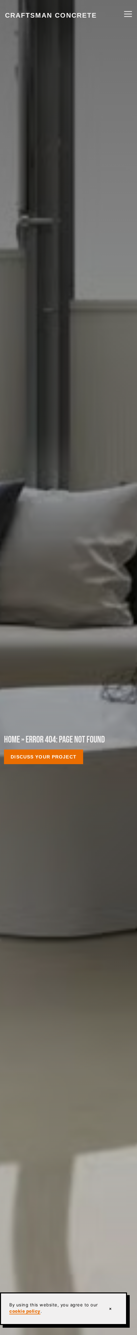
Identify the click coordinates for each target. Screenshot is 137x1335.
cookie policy (25, 1311)
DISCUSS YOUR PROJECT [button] (43, 756)
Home (12, 739)
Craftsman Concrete (51, 15)
